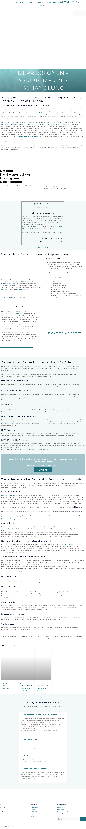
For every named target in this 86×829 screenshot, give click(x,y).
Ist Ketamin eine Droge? (31, 739)
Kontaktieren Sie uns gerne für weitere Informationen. (17, 519)
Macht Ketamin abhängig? (31, 755)
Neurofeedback (43, 124)
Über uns (48, 2)
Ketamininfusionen (7, 495)
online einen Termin (33, 638)
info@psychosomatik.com (7, 811)
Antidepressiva (31, 116)
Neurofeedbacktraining (8, 423)
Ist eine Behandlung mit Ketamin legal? (35, 768)
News (54, 2)
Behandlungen (31, 2)
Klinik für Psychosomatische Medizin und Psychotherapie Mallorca (43, 687)
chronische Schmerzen (41, 113)
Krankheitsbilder (19, 2)
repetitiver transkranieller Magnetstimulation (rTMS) (22, 124)
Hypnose (3, 124)
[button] (20, 2)
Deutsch (41, 5)
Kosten (23, 334)
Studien (60, 2)
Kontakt (67, 2)
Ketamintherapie (72, 122)
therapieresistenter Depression (27, 136)
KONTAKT (43, 469)
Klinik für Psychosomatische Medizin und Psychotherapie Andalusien (26, 687)
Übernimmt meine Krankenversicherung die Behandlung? (40, 714)
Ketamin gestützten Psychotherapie (55, 527)
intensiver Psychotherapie (59, 124)
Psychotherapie (23, 289)
